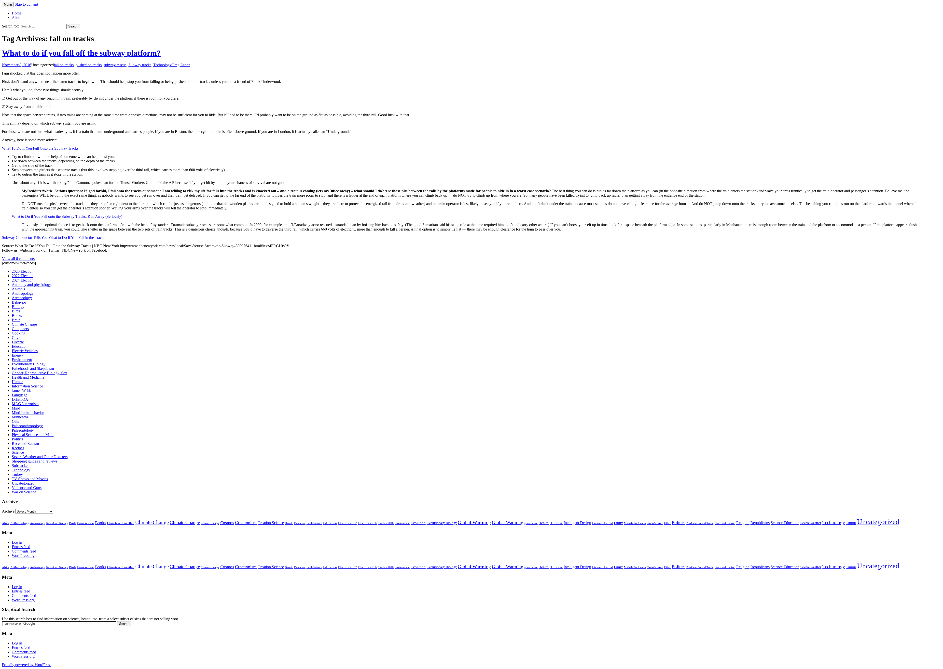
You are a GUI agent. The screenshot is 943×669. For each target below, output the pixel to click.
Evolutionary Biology (28, 364)
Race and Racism (25, 443)
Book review (85, 523)
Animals (18, 289)
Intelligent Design (577, 522)
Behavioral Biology (57, 523)
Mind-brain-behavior (28, 413)
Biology (18, 307)
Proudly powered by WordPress (26, 665)
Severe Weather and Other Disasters (40, 457)
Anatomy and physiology (31, 285)
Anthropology (23, 293)
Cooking (18, 333)
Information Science (27, 386)
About (17, 17)
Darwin (289, 523)
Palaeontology (23, 430)
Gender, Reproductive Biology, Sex (39, 373)
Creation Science (271, 523)
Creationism (246, 522)
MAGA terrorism (25, 404)
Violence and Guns (27, 488)
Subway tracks (139, 65)
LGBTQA (20, 399)
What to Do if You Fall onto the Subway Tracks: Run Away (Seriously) (67, 216)
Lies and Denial (602, 523)
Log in (17, 542)
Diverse (18, 342)
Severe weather (810, 523)
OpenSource (655, 523)
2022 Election (22, 276)
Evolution (418, 523)
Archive (8, 511)
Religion (742, 523)
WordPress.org (23, 555)
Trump (851, 523)
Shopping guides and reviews (34, 461)
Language (19, 395)
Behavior (19, 302)
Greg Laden (181, 65)
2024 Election (22, 280)
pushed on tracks (89, 65)
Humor (17, 382)
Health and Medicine (28, 377)
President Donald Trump (700, 523)
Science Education (785, 523)
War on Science (24, 492)
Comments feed (24, 551)
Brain (16, 320)
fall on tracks (64, 65)
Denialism (299, 523)
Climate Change (24, 324)
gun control (531, 523)
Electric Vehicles (25, 351)
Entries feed (21, 547)
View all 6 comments (18, 259)
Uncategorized (23, 483)
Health (544, 523)
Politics (17, 439)
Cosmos (227, 522)
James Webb (21, 390)
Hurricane (556, 523)
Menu (8, 4)
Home (16, 13)
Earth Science (314, 523)
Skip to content (26, 4)
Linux (618, 523)
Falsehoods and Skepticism (33, 368)
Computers (20, 329)
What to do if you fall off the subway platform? (81, 53)
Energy (17, 355)
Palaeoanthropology (27, 426)
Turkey (17, 474)
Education (20, 346)
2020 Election (22, 271)
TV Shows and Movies (30, 479)
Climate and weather (120, 523)
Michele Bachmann (635, 523)
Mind (16, 408)
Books (17, 315)
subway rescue (115, 65)
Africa (5, 523)
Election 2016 (367, 523)
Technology (162, 65)
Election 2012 (347, 523)
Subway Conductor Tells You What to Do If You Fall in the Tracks (53, 237)
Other (16, 421)
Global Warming (474, 522)
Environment (22, 360)
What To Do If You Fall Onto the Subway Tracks (40, 148)
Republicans (760, 523)
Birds (16, 311)
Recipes (18, 448)
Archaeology (22, 298)
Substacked (20, 465)
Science (18, 452)
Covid (16, 337)
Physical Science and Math (33, 435)
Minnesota (20, 417)
